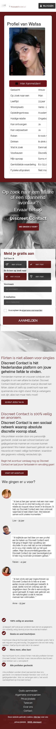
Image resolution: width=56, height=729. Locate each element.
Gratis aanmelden (28, 690)
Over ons (28, 707)
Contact (28, 710)
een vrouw (17, 264)
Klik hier (37, 717)
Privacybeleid (28, 698)
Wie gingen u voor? (28, 227)
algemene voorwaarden (32, 310)
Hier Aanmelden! (29, 83)
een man (40, 264)
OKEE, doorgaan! (34, 722)
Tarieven (28, 702)
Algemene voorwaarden (28, 694)
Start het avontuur (14, 473)
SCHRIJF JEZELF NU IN (14, 402)
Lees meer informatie (28, 339)
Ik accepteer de (25, 310)
